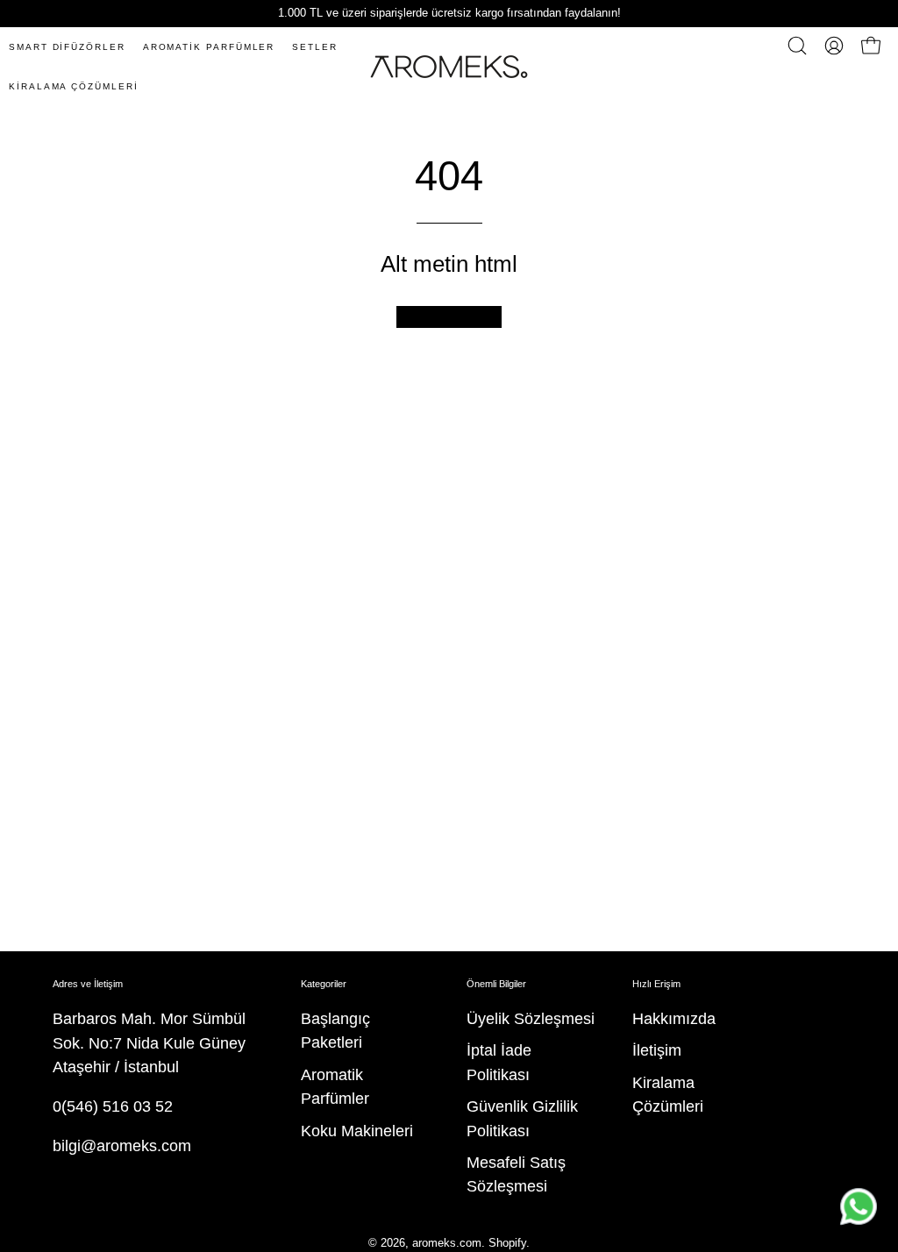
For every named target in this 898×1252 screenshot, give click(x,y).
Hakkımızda (674, 1019)
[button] (797, 45)
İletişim (656, 1051)
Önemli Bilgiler (496, 983)
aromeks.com (446, 1242)
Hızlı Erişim (656, 983)
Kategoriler (323, 983)
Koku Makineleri (357, 1131)
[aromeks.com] (449, 66)
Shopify (507, 1242)
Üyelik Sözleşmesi (531, 1019)
